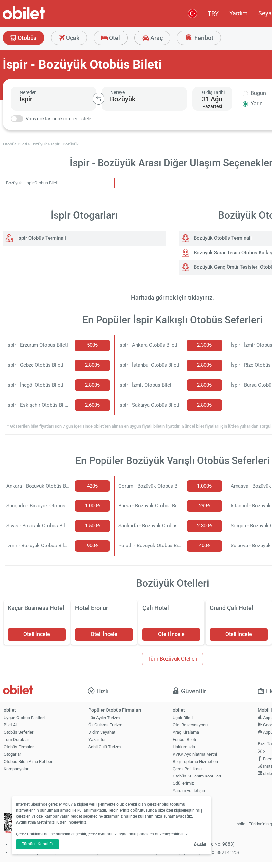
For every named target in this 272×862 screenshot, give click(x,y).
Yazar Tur (97, 739)
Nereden (28, 92)
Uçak (72, 37)
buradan (63, 834)
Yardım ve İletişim (189, 790)
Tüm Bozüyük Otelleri (172, 659)
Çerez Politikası (187, 768)
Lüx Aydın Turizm (104, 717)
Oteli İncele (36, 634)
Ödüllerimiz (183, 783)
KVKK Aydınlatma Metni (195, 754)
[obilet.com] (40, 18)
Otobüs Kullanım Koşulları (197, 776)
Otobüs (26, 37)
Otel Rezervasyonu (190, 724)
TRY (213, 13)
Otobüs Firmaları (19, 746)
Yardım (238, 13)
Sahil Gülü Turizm (104, 746)
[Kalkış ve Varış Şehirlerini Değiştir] (98, 99)
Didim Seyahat (101, 732)
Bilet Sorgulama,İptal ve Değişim (188, 800)
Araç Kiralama (186, 732)
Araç (156, 37)
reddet (76, 816)
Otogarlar (12, 754)
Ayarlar (200, 843)
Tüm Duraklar (16, 739)
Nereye (117, 92)
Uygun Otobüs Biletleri (24, 717)
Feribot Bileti (184, 739)
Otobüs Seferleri (19, 732)
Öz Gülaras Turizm (105, 724)
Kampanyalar (16, 768)
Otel (114, 37)
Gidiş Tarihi (213, 92)
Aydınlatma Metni (31, 822)
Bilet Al (10, 724)
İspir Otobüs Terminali (41, 238)
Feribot (203, 37)
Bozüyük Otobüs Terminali (222, 238)
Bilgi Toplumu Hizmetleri (195, 761)
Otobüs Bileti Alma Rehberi (28, 761)
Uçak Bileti (183, 717)
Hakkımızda (184, 746)
